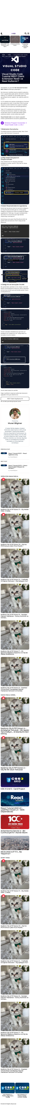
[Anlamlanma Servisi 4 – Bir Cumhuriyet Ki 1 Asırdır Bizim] (15, 822)
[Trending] (3, 479)
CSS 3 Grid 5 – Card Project (13, 789)
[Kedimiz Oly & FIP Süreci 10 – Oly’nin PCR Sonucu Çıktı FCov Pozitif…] (15, 528)
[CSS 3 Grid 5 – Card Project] (15, 780)
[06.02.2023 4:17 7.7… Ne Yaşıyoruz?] (15, 843)
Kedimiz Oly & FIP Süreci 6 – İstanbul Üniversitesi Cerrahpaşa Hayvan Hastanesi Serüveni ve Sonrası (14, 689)
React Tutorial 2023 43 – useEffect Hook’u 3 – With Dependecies (13, 810)
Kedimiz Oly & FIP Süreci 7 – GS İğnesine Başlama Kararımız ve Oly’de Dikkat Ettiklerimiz (14, 652)
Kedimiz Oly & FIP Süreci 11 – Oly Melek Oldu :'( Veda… (15, 510)
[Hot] (3, 514)
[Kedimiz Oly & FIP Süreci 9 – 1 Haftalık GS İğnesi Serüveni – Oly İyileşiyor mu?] (15, 563)
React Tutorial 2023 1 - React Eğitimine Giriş (17, 454)
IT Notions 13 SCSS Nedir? (15, 44)
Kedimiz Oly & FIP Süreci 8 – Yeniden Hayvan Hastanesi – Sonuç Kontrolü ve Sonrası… (14, 616)
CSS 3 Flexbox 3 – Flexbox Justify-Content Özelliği (22, 1096)
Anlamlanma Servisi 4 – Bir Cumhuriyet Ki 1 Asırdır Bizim (14, 832)
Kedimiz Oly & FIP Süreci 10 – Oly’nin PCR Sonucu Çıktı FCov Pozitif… (14, 545)
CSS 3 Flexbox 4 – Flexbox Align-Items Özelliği (7, 1096)
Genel (13, 695)
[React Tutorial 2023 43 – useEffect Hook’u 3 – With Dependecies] (15, 799)
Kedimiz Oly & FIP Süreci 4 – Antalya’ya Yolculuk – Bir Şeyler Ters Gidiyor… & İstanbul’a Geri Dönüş (15, 731)
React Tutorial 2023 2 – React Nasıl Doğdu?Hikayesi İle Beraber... (17, 467)
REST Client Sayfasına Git (15, 398)
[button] (2, 33)
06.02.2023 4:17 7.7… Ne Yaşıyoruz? (11, 853)
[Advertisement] (15, 16)
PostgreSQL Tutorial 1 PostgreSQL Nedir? (25, 45)
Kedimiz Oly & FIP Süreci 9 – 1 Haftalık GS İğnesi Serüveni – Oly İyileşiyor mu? (14, 580)
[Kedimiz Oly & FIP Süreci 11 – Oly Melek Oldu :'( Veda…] (15, 493)
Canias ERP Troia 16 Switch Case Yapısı (5, 45)
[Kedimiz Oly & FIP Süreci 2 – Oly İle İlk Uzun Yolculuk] (15, 751)
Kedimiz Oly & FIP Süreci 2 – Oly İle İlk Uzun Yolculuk (13, 769)
